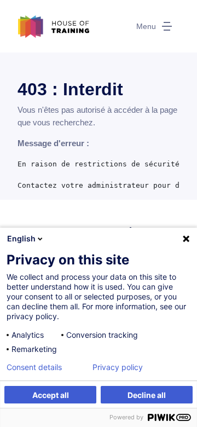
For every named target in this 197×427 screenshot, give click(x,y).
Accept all (50, 395)
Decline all (147, 395)
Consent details (34, 367)
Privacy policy (117, 367)
